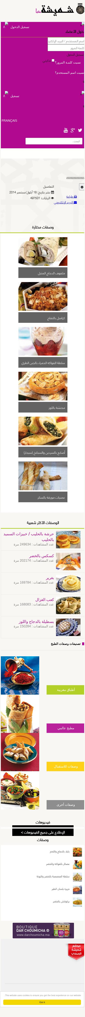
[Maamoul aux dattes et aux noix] (42, 264)
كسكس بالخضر (41, 556)
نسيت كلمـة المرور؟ (68, 62)
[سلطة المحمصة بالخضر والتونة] (77, 878)
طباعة (70, 196)
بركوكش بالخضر (61, 901)
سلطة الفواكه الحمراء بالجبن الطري (43, 362)
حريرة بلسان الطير (60, 888)
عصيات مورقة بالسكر (51, 497)
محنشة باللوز (57, 407)
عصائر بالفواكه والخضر (57, 863)
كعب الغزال (44, 600)
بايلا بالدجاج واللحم (59, 851)
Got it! (42, 1002)
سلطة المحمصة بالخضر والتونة (53, 876)
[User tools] (82, 186)
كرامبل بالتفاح (56, 317)
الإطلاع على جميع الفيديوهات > (43, 832)
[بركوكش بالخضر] (77, 903)
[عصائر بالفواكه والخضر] (77, 865)
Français (9, 120)
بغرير (50, 578)
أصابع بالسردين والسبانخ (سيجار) (44, 452)
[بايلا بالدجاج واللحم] (77, 853)
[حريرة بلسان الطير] (77, 890)
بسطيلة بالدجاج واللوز (36, 622)
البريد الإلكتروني (64, 202)
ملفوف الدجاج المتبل (51, 273)
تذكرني (47, 60)
